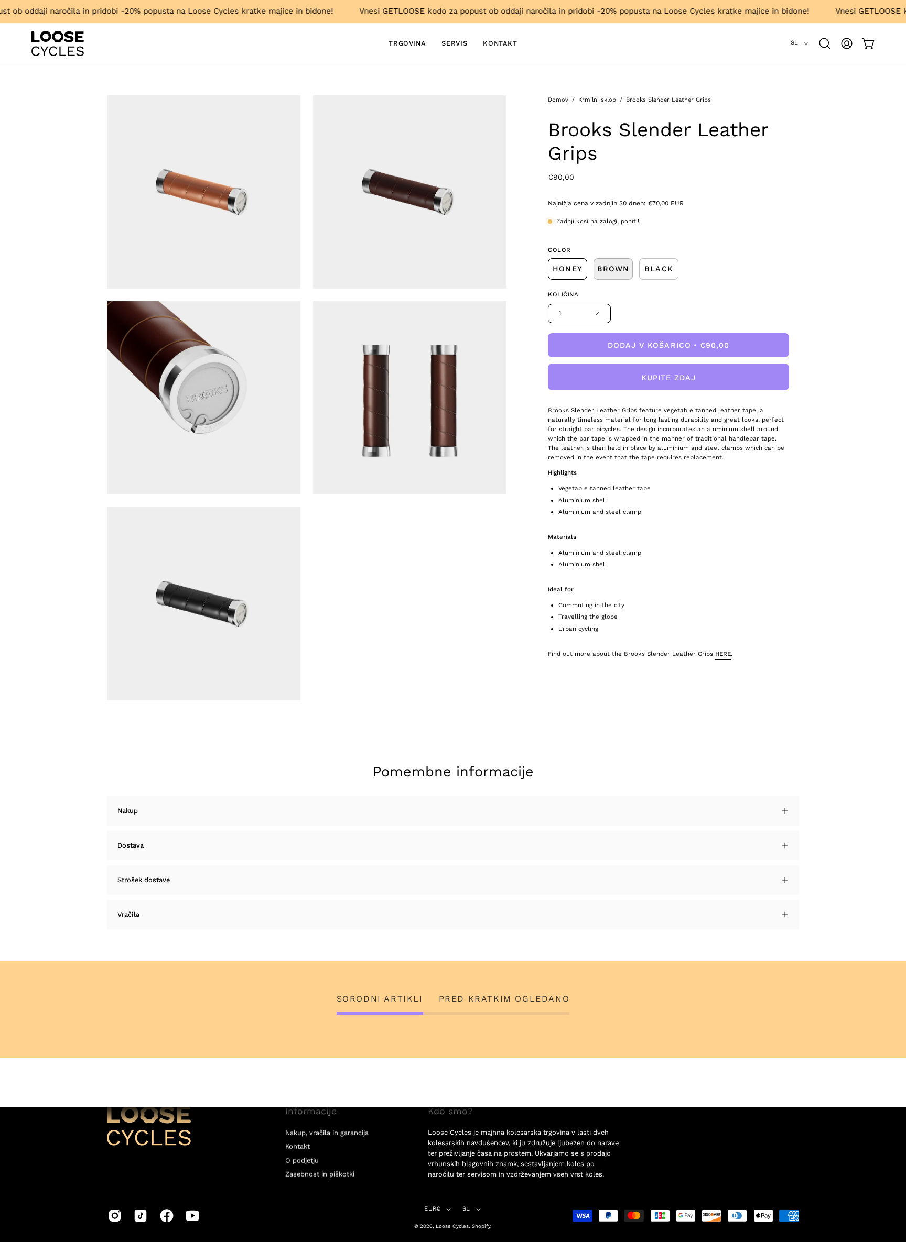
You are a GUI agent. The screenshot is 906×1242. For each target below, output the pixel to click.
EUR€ (432, 1208)
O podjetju (302, 1160)
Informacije (311, 1111)
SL (794, 42)
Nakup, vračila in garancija (327, 1133)
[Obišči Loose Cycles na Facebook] (165, 1215)
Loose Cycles (452, 1225)
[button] (825, 43)
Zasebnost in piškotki (319, 1174)
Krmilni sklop (597, 99)
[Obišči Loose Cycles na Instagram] (113, 1215)
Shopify (481, 1225)
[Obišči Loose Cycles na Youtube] (191, 1215)
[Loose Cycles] (57, 43)
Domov (558, 99)
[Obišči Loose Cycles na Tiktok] (139, 1215)
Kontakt (297, 1146)
